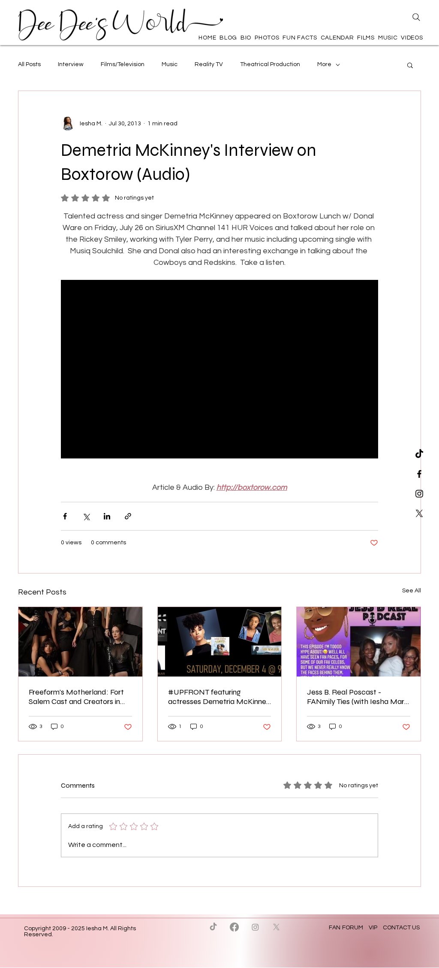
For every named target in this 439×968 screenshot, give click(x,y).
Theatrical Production (270, 64)
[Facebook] (234, 927)
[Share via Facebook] (65, 516)
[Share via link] (128, 516)
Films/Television (122, 64)
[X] (419, 513)
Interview (71, 64)
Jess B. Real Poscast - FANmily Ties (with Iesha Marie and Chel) (358, 696)
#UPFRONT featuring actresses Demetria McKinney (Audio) (219, 696)
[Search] (416, 17)
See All (411, 591)
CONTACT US (401, 928)
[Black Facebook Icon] (419, 474)
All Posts (29, 64)
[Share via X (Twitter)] (86, 516)
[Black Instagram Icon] (419, 494)
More (324, 64)
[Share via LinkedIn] (107, 516)
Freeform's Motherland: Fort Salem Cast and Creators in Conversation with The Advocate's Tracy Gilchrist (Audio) (76, 696)
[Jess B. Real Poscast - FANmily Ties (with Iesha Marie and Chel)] (359, 642)
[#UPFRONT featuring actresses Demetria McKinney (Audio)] (220, 642)
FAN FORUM (346, 928)
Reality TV (209, 64)
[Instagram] (255, 927)
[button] (410, 64)
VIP (373, 928)
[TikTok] (419, 454)
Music (169, 64)
